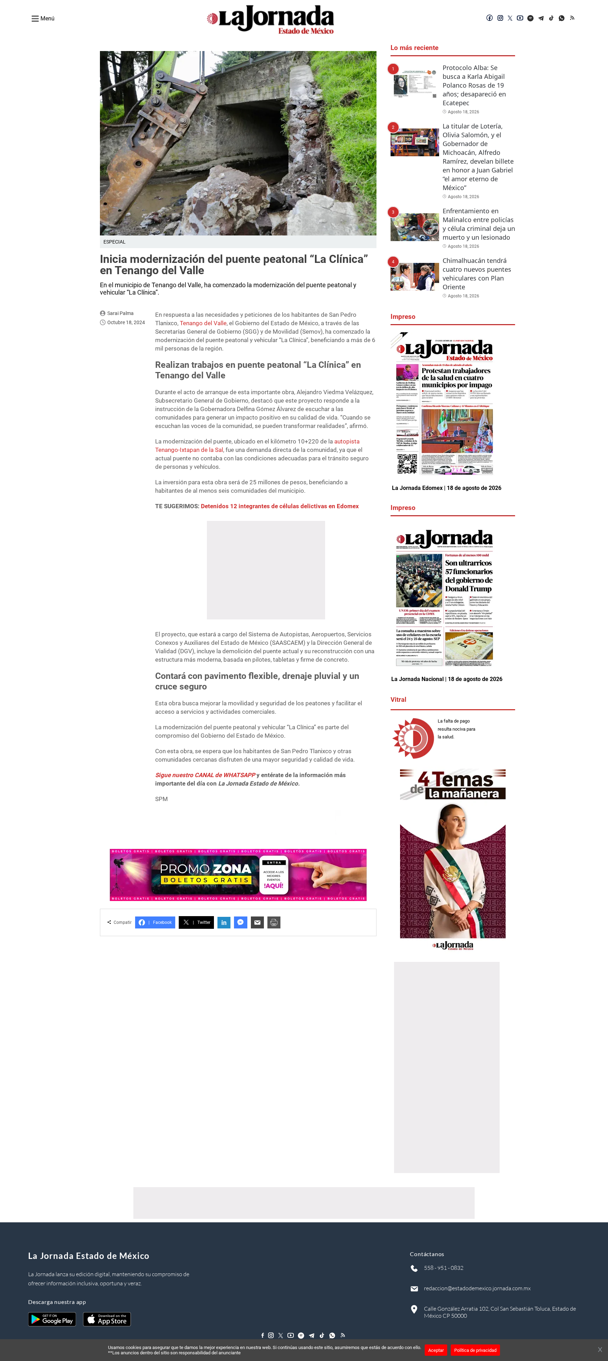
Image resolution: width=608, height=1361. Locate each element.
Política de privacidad (475, 1350)
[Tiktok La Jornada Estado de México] (551, 18)
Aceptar (436, 1350)
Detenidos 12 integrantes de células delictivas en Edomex (280, 506)
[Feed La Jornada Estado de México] (572, 18)
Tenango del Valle (203, 323)
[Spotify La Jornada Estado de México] (530, 18)
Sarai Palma (120, 313)
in (224, 922)
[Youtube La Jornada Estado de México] (520, 18)
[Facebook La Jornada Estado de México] (489, 18)
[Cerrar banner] (600, 1350)
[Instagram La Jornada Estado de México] (500, 18)
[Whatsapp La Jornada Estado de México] (562, 18)
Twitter (201, 922)
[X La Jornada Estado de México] (510, 18)
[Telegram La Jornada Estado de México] (541, 18)
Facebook (160, 922)
